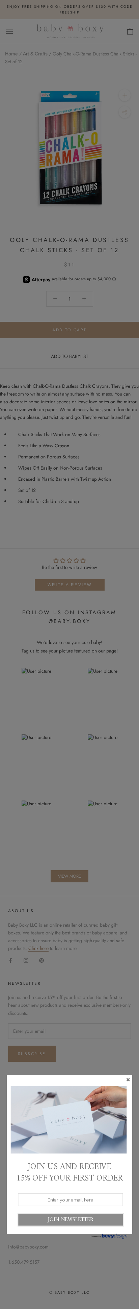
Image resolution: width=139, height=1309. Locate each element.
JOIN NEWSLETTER (70, 1219)
